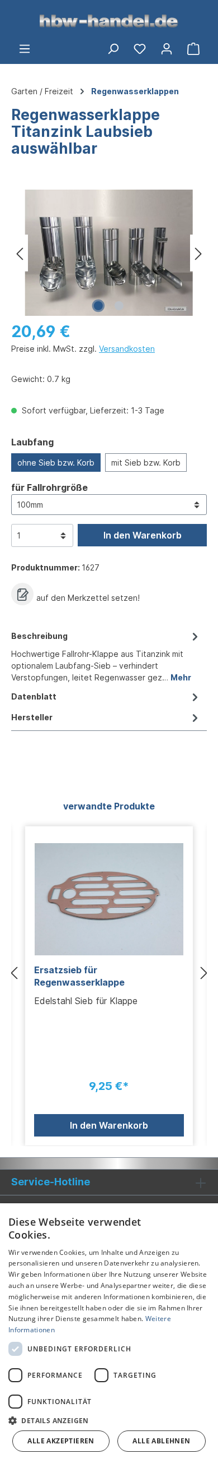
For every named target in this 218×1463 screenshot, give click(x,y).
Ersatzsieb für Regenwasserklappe (79, 976)
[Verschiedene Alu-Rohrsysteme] (109, 253)
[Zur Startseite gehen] (109, 20)
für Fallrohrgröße (49, 487)
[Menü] (24, 48)
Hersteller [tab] (32, 717)
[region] (109, 253)
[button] (109, 1420)
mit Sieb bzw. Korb (146, 462)
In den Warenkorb (142, 535)
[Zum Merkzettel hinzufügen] (22, 594)
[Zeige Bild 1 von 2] (98, 305)
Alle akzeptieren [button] (60, 1441)
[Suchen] (112, 48)
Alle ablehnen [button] (161, 1441)
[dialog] (109, 1333)
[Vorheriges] (19, 252)
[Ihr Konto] (166, 48)
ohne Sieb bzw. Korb (55, 462)
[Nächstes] (198, 252)
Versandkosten (127, 348)
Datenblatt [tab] (33, 696)
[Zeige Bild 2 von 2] (119, 305)
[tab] (106, 655)
